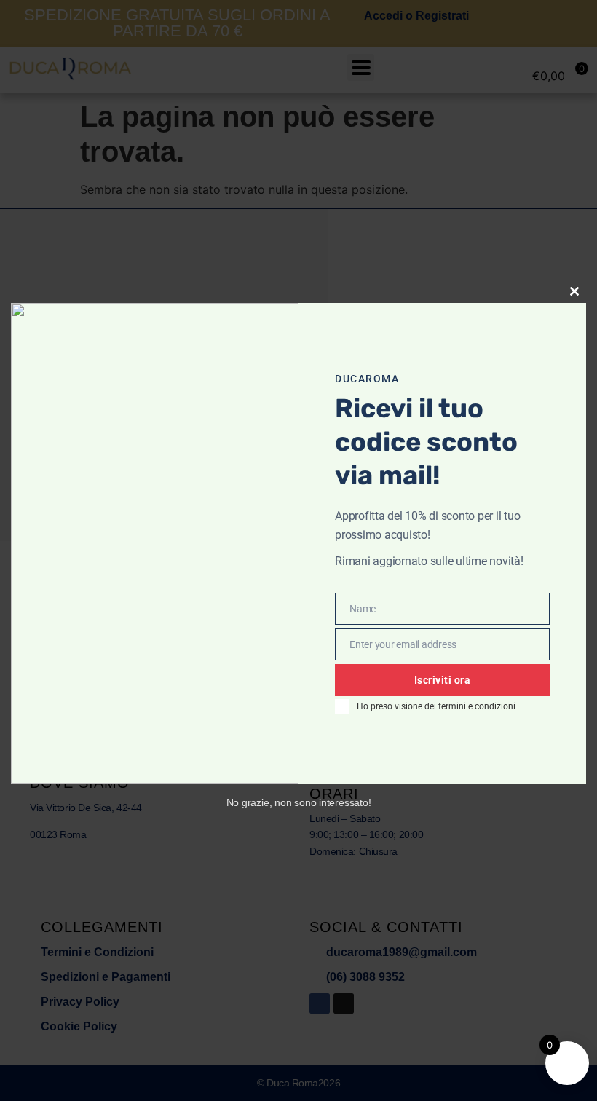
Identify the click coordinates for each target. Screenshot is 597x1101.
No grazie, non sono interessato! (298, 802)
